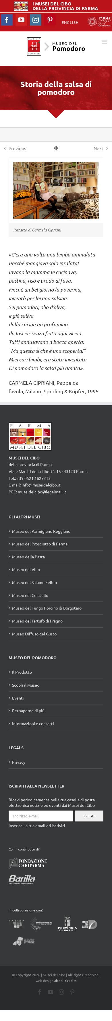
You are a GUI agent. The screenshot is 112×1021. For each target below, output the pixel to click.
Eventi (18, 697)
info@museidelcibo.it (41, 484)
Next (98, 148)
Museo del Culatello (30, 595)
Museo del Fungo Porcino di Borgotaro (47, 607)
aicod (58, 980)
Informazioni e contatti (33, 723)
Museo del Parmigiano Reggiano (41, 531)
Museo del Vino (26, 569)
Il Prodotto (22, 672)
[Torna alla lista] (56, 148)
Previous (17, 148)
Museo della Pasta (28, 556)
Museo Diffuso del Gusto (34, 633)
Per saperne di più (28, 710)
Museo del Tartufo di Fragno (37, 620)
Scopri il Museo (25, 684)
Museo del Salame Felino (34, 582)
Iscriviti (89, 816)
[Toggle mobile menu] (105, 42)
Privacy (18, 762)
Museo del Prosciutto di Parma (39, 543)
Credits (70, 980)
